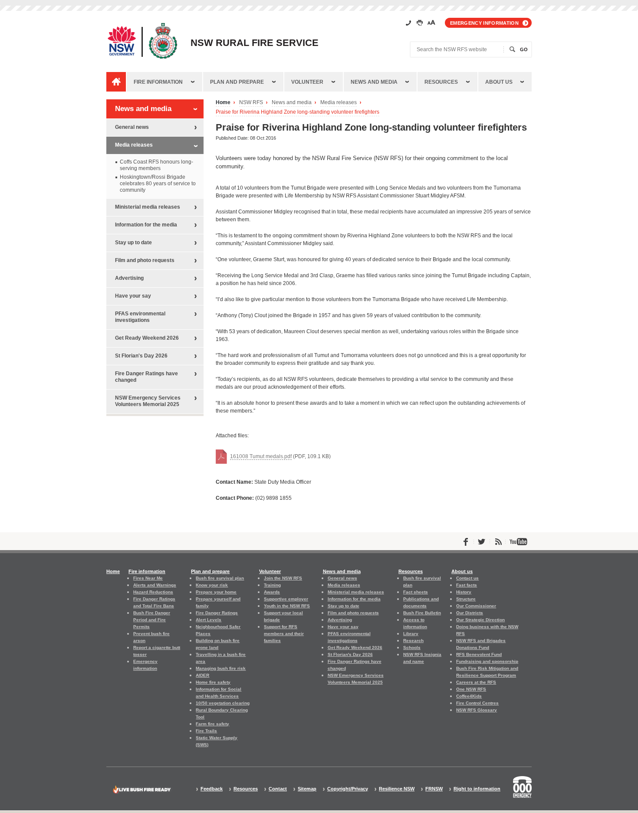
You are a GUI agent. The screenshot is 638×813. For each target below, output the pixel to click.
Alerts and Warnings (154, 585)
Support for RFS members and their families (284, 633)
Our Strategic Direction (480, 619)
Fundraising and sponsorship (487, 661)
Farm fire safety (212, 723)
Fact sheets (415, 592)
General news (132, 127)
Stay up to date (133, 242)
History (463, 592)
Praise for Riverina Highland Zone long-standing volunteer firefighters (297, 112)
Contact (278, 789)
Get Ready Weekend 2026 (147, 338)
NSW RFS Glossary (476, 710)
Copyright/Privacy (347, 789)
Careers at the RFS (476, 682)
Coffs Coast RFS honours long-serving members (156, 165)
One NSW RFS (471, 689)
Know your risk (212, 585)
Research (413, 640)
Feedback (212, 789)
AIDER (202, 675)
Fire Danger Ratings (217, 612)
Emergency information (484, 23)
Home (223, 102)
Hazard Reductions (153, 592)
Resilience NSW (396, 789)
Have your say (133, 296)
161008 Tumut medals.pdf (261, 456)
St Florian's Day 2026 (141, 356)
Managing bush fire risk (221, 668)
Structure (466, 599)
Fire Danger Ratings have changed (146, 376)
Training (272, 585)
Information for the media (146, 225)
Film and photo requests (144, 260)
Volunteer (307, 82)
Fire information (158, 82)
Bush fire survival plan (220, 578)
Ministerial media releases (147, 207)
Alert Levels (208, 619)
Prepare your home (216, 592)
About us (499, 82)
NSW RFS (251, 102)
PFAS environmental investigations (140, 317)
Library (410, 633)
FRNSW (434, 789)
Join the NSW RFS (283, 578)
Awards (272, 592)
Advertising (129, 278)
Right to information (477, 789)
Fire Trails (206, 730)
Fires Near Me (148, 578)
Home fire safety (213, 682)
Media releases (338, 102)
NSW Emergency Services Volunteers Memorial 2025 (148, 401)
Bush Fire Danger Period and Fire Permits (151, 619)
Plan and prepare (237, 82)
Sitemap (307, 789)
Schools (412, 647)
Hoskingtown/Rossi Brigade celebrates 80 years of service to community (158, 183)
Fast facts (466, 585)
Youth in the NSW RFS (287, 605)
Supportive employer (286, 599)
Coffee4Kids (469, 696)
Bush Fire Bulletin (422, 612)
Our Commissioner (476, 605)
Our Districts (469, 612)
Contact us (467, 578)
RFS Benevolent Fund (479, 654)
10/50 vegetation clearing (223, 703)
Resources (441, 82)
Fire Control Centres (477, 703)
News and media (374, 82)
